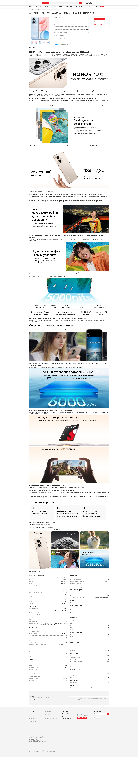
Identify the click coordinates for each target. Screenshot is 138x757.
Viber (63, 715)
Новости (30, 719)
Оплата (30, 717)
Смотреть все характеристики (59, 41)
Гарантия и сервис (32, 718)
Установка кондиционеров (50, 715)
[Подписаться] (108, 714)
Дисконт (46, 712)
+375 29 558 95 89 (89, 2)
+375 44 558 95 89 (89, 3)
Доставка (30, 715)
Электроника (35, 9)
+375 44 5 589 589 (65, 713)
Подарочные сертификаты (50, 719)
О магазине (31, 712)
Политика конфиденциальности (34, 722)
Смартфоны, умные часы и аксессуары (46, 9)
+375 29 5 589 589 (65, 711)
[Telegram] (100, 717)
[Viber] (97, 717)
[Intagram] (94, 717)
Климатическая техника (33, 721)
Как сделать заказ (48, 714)
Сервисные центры (48, 717)
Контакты (30, 714)
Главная (30, 9)
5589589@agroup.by (66, 718)
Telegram (64, 716)
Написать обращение (82, 717)
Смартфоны (56, 9)
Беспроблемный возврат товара (51, 718)
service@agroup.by (41, 745)
